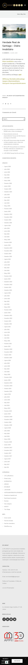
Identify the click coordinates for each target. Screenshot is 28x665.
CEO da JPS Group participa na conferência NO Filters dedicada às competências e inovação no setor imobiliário (14, 148)
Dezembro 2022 (8, 281)
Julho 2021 (7, 329)
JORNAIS (6, 484)
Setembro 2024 (8, 222)
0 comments (5, 53)
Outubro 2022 (7, 287)
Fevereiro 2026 (8, 183)
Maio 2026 (6, 175)
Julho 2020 (7, 363)
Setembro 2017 (8, 456)
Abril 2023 (6, 270)
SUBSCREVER (17, 660)
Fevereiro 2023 (8, 276)
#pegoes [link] (5, 81)
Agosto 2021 (7, 326)
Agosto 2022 (7, 293)
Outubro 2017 (7, 453)
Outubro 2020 (7, 355)
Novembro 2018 (8, 419)
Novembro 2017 (8, 450)
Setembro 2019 (8, 391)
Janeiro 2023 (7, 279)
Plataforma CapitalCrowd (10, 495)
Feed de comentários (9, 523)
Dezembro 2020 (8, 349)
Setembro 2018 (8, 425)
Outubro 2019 (7, 388)
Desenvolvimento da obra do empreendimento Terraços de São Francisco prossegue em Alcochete (15, 136)
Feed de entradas (8, 520)
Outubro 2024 (7, 220)
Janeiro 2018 (7, 445)
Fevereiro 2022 (8, 310)
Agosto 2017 (7, 459)
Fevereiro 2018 (8, 442)
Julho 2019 (7, 397)
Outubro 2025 (7, 189)
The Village (7, 509)
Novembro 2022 (8, 284)
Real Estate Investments (10, 498)
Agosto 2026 (7, 166)
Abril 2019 (6, 405)
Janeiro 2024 (7, 245)
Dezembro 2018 (8, 416)
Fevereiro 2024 (8, 242)
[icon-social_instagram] (19, 5)
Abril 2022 (6, 304)
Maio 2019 (6, 402)
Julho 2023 (7, 262)
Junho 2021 (7, 332)
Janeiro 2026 (7, 186)
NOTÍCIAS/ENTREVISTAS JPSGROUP (13, 492)
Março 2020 (7, 374)
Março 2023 (7, 273)
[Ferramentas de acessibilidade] (6, 662)
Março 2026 (7, 180)
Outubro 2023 (7, 253)
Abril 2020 (6, 371)
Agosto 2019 (7, 394)
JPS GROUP (9, 95)
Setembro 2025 (8, 192)
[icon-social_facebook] (14, 5)
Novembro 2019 (8, 385)
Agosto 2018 (7, 428)
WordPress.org (8, 526)
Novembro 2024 (8, 217)
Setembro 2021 (8, 324)
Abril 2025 (6, 203)
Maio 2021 (6, 335)
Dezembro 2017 (8, 447)
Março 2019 (7, 408)
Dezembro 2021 (8, 315)
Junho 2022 (7, 298)
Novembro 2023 (8, 251)
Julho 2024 (7, 228)
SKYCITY (6, 506)
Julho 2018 (7, 430)
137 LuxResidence (8, 475)
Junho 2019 (7, 400)
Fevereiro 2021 (8, 343)
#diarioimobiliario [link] (14, 81)
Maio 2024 (6, 234)
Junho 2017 (7, 461)
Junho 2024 (7, 231)
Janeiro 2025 (7, 211)
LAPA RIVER (7, 489)
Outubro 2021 (7, 321)
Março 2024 (7, 239)
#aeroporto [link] (5, 83)
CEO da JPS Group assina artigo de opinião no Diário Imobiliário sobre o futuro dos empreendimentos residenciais (14, 142)
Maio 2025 (6, 200)
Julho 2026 (7, 169)
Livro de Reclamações (8, 588)
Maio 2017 (6, 464)
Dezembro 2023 (8, 248)
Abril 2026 (6, 177)
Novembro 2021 (8, 318)
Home (18, 14)
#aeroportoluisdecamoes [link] (18, 83)
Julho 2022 (7, 296)
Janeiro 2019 (7, 414)
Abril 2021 (6, 338)
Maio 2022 (6, 301)
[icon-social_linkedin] (17, 5)
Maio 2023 (6, 267)
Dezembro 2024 (8, 214)
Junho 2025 (7, 197)
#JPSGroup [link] (5, 79)
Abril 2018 (6, 436)
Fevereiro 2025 (8, 208)
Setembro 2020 (8, 357)
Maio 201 (6, 467)
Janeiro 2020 (7, 380)
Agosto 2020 (7, 360)
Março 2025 (7, 206)
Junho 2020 (7, 366)
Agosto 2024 (7, 225)
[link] (8, 61)
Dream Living (7, 478)
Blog (22, 14)
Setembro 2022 (8, 290)
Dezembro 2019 (8, 383)
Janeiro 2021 (7, 346)
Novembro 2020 (8, 352)
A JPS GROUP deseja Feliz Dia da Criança (14, 153)
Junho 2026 (7, 172)
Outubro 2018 (7, 422)
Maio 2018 (6, 433)
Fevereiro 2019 (8, 411)
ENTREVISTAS (8, 481)
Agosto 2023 (7, 259)
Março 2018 (7, 439)
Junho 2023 (7, 265)
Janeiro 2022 (7, 312)
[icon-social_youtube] (22, 5)
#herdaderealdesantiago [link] (17, 79)
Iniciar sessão (7, 518)
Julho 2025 (7, 194)
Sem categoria (7, 504)
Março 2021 (7, 341)
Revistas (6, 501)
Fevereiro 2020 (8, 377)
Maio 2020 (6, 369)
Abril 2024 (6, 237)
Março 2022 (7, 307)
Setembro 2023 (8, 256)
